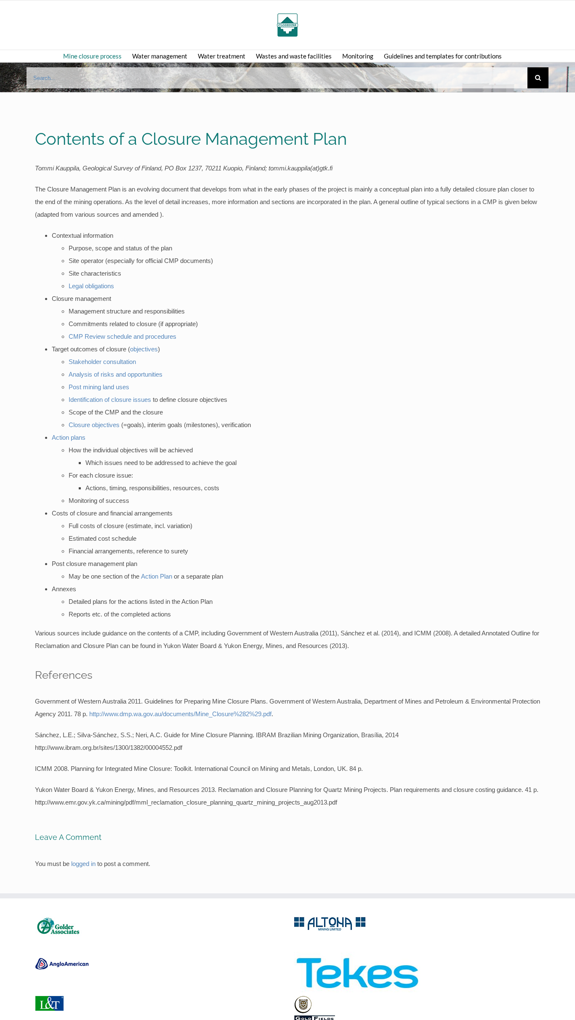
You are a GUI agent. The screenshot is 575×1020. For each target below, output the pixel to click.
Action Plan (156, 576)
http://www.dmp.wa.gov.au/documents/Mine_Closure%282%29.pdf (180, 713)
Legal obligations (91, 286)
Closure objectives (95, 424)
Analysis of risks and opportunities (115, 374)
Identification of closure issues (110, 399)
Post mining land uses (99, 386)
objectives (144, 349)
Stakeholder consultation (102, 361)
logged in (83, 863)
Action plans (68, 437)
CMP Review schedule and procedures (122, 336)
